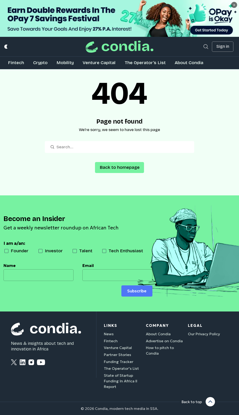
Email (88, 265)
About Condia (189, 62)
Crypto (40, 62)
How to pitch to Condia (160, 350)
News (109, 334)
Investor (54, 250)
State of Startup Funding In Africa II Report (120, 381)
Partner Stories (117, 354)
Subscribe (136, 291)
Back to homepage (120, 167)
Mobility (65, 62)
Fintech (16, 62)
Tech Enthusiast (126, 250)
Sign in (222, 46)
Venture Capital (99, 62)
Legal (195, 325)
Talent (85, 250)
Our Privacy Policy (204, 334)
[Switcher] (6, 46)
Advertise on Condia (164, 341)
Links (110, 325)
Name (10, 265)
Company (157, 325)
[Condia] (119, 46)
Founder (19, 250)
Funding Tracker (118, 361)
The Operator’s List (145, 62)
